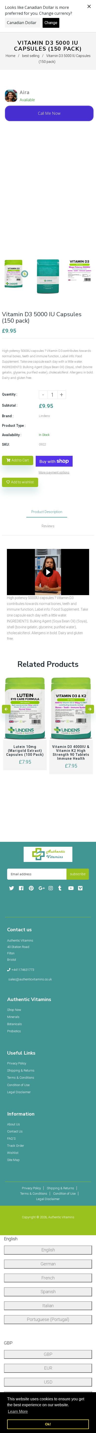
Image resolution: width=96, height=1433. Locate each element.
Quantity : (9, 394)
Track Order (15, 1145)
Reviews (48, 526)
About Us (13, 1124)
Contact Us (15, 1131)
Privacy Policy (16, 1063)
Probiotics (14, 1031)
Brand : (8, 416)
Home (10, 56)
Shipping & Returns (20, 1070)
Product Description (46, 512)
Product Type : (14, 426)
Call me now (49, 113)
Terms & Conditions (20, 1077)
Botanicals (14, 1024)
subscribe (77, 874)
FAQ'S (11, 1138)
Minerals (13, 1017)
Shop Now (14, 1010)
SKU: (6, 444)
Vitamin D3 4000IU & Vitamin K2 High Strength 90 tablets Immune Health (71, 752)
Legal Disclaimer (19, 1092)
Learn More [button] (18, 1411)
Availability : (11, 435)
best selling (30, 56)
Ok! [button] (48, 1424)
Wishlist (12, 1153)
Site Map (13, 1160)
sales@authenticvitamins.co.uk (30, 979)
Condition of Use (18, 1085)
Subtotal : (9, 405)
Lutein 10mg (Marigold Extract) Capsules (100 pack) (25, 751)
